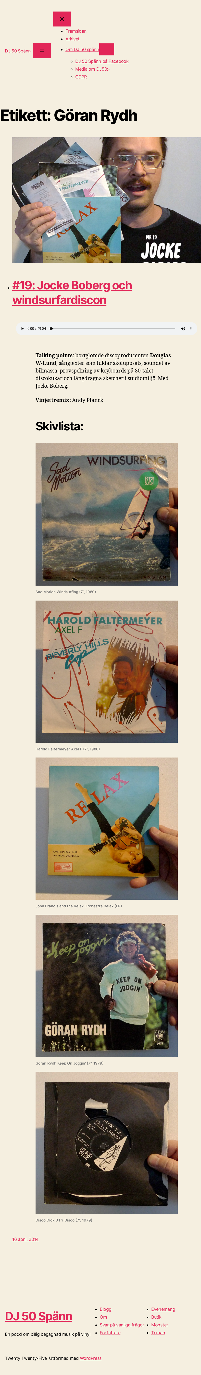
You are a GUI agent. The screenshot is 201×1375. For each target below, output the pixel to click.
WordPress (91, 1358)
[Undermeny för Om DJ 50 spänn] (106, 49)
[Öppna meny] (42, 50)
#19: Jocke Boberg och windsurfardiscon (72, 292)
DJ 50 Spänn (18, 50)
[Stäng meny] (62, 19)
